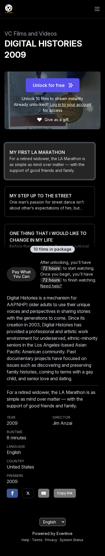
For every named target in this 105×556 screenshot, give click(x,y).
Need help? (51, 285)
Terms (37, 540)
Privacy (51, 540)
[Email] (43, 493)
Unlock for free (49, 85)
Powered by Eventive (52, 533)
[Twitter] (28, 493)
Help (25, 540)
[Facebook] (12, 493)
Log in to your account (70, 104)
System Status (71, 540)
